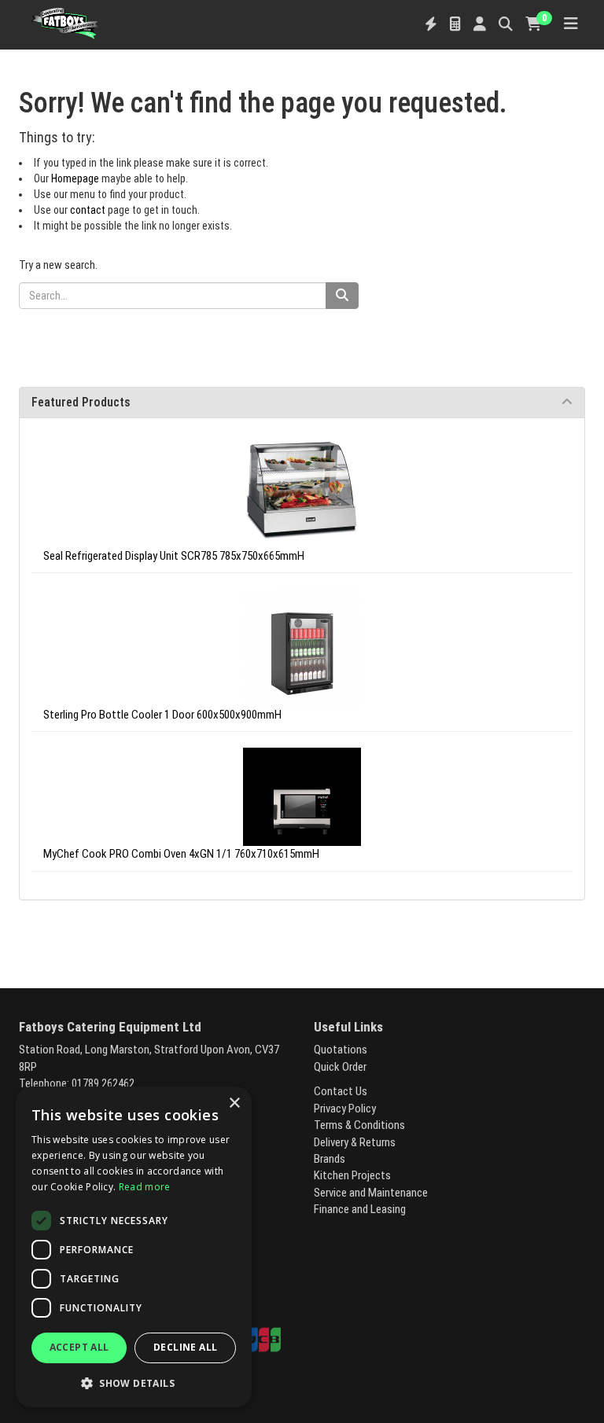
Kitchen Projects (352, 1175)
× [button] (234, 1103)
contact (87, 210)
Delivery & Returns (355, 1142)
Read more (145, 1186)
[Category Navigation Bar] (571, 24)
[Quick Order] (431, 24)
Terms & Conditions (359, 1125)
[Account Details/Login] (480, 24)
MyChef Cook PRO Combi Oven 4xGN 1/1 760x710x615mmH (181, 854)
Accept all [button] (79, 1347)
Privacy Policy (345, 1108)
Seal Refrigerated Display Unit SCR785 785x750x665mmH (173, 556)
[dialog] (134, 1247)
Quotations (340, 1049)
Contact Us (340, 1091)
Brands (329, 1159)
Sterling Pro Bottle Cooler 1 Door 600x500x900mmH (162, 715)
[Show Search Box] (505, 24)
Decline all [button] (185, 1347)
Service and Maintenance (371, 1193)
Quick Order (340, 1067)
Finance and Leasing (360, 1209)
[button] (133, 1382)
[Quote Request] (455, 24)
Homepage (75, 178)
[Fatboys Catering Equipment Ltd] (64, 22)
